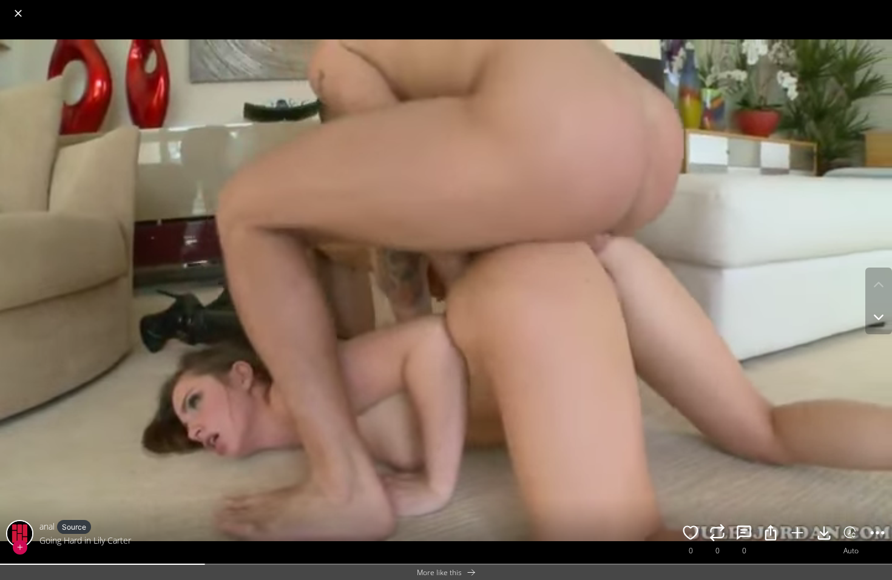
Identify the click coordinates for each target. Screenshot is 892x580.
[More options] (877, 534)
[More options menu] (879, 7)
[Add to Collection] (797, 534)
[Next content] (878, 317)
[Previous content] (878, 284)
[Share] (770, 534)
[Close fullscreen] (18, 13)
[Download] (824, 534)
